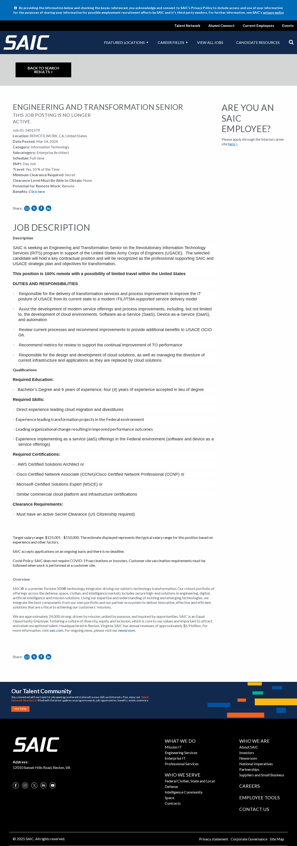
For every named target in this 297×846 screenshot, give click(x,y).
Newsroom (248, 758)
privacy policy (273, 12)
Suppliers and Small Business (261, 775)
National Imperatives (256, 763)
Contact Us (254, 809)
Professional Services (182, 763)
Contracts (173, 803)
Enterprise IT (175, 758)
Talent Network (187, 25)
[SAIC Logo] (36, 744)
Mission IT (173, 747)
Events (288, 25)
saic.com (56, 630)
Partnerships (249, 769)
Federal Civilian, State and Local (190, 781)
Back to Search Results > (43, 70)
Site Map (277, 839)
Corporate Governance (249, 839)
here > (233, 144)
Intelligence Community (184, 792)
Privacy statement (213, 839)
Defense (171, 786)
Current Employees (258, 25)
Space (169, 797)
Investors (246, 752)
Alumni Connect (221, 25)
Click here (37, 191)
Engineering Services (181, 752)
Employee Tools (259, 797)
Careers (249, 786)
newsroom (126, 630)
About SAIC (248, 747)
